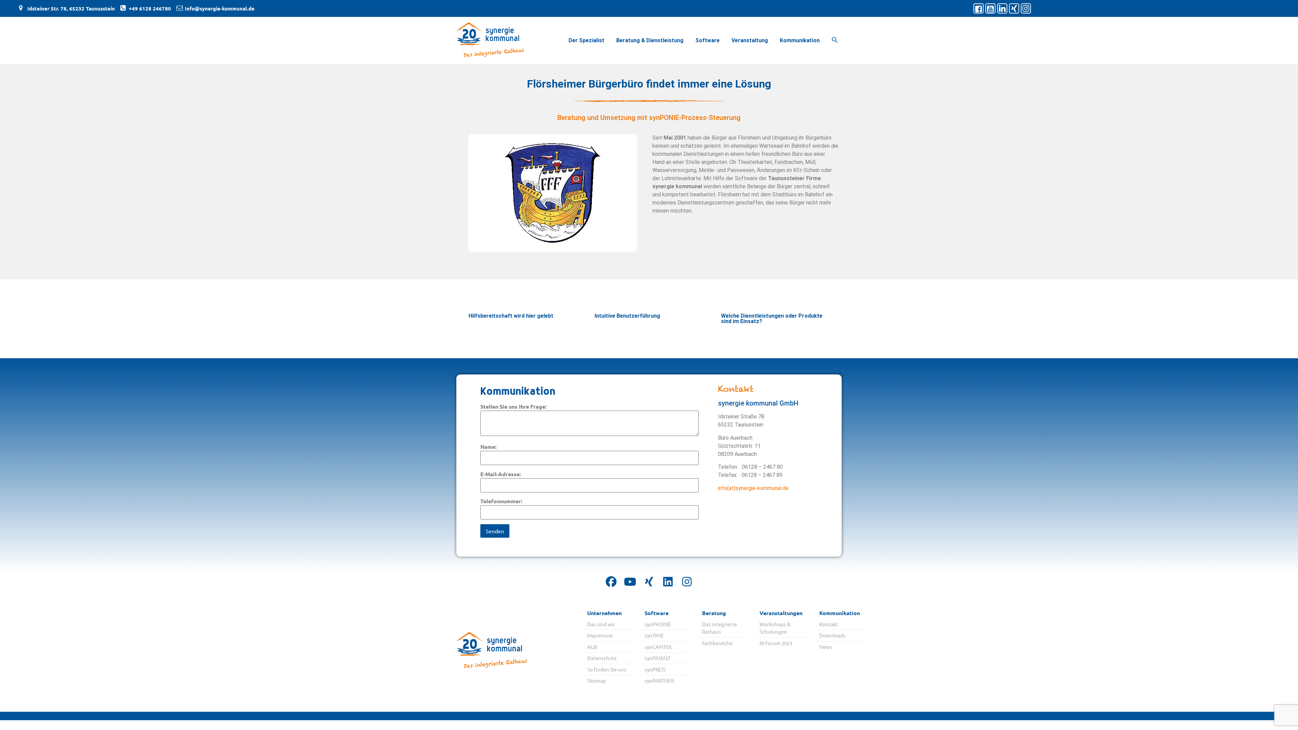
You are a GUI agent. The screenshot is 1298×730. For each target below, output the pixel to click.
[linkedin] (668, 582)
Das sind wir (601, 624)
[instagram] (687, 582)
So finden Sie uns (606, 669)
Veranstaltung (749, 40)
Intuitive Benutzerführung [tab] (627, 316)
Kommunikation (800, 40)
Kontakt (828, 624)
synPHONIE (658, 624)
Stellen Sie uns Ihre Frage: (513, 406)
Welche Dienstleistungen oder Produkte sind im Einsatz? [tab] (771, 318)
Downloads (832, 635)
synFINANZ (657, 658)
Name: (488, 446)
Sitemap (596, 680)
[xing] (649, 582)
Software (707, 40)
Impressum (600, 635)
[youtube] (630, 582)
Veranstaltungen (781, 612)
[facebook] (611, 582)
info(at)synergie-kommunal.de (753, 488)
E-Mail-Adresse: (500, 474)
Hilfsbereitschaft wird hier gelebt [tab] (510, 316)
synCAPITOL (659, 646)
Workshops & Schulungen (775, 628)
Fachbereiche (717, 643)
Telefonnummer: (501, 501)
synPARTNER (659, 680)
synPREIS (655, 669)
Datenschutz (602, 658)
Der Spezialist (586, 40)
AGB (592, 646)
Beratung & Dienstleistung (649, 40)
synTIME (654, 635)
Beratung (714, 612)
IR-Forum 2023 (776, 643)
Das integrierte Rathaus (719, 628)
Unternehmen (604, 612)
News (825, 646)
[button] (835, 40)
